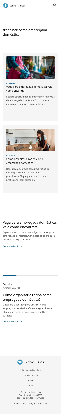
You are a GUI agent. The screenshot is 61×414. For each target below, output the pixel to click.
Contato (30, 385)
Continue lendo (11, 246)
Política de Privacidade (30, 370)
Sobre (30, 380)
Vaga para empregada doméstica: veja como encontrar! (30, 224)
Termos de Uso (31, 375)
